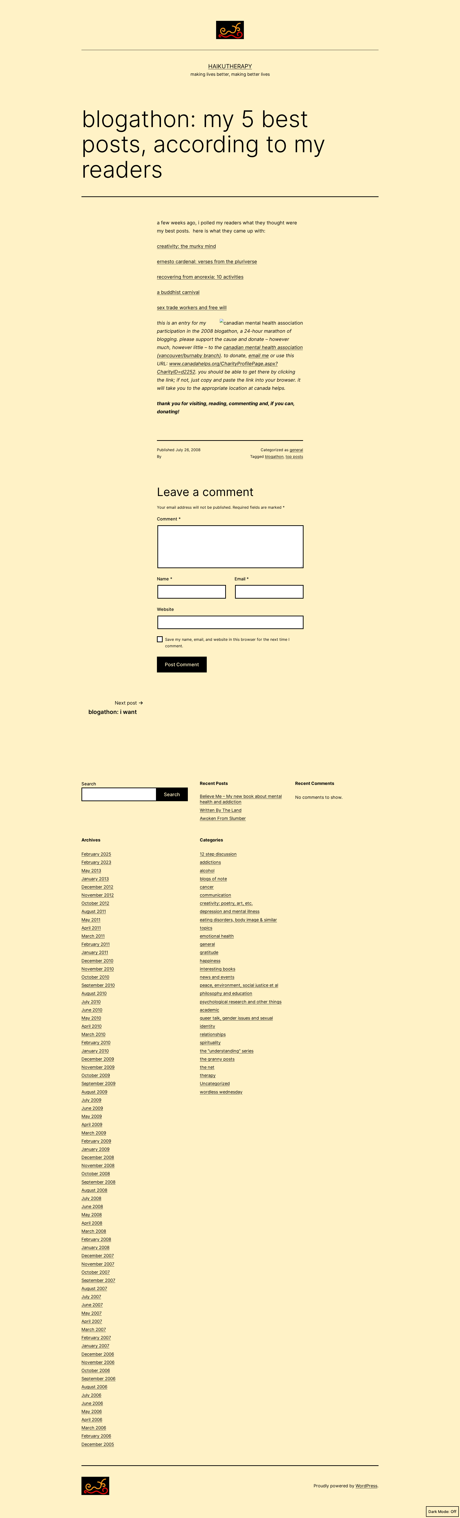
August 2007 (94, 1288)
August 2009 (94, 1091)
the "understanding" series (226, 1050)
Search (88, 783)
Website (165, 609)
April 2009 (91, 1124)
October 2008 (95, 1173)
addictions (210, 862)
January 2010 (95, 1050)
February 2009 (96, 1141)
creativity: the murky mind (186, 246)
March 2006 (93, 1427)
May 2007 (91, 1313)
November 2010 (97, 968)
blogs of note (213, 878)
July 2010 (91, 1001)
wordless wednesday (221, 1091)
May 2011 (90, 919)
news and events (217, 977)
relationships (213, 1034)
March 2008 (93, 1231)
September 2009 (98, 1083)
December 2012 (97, 886)
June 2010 (91, 1009)
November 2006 (98, 1362)
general (296, 449)
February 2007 (96, 1337)
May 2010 (91, 1018)
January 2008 (95, 1247)
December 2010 (97, 960)
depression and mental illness (229, 911)
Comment (169, 518)
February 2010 (95, 1042)
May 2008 (91, 1214)
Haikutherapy (230, 66)
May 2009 (91, 1116)
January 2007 (95, 1345)
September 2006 (98, 1378)
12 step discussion (218, 854)
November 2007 (97, 1264)
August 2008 (94, 1190)
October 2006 (95, 1370)
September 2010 (98, 985)
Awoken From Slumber (223, 818)
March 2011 (93, 936)
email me (258, 355)
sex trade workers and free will (192, 307)
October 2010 (95, 977)
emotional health (217, 936)
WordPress (366, 1485)
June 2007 (92, 1304)
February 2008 (96, 1239)
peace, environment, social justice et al (239, 985)
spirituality (210, 1042)
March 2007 (93, 1329)
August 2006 (94, 1386)
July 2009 (91, 1100)
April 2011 (91, 927)
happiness (210, 960)
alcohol (207, 870)
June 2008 (92, 1206)
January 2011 (94, 952)
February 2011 (95, 944)
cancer (207, 886)
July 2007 (91, 1296)
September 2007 (98, 1280)
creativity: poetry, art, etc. (226, 903)
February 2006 (96, 1435)
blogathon (274, 456)
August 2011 (93, 911)
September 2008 (98, 1182)
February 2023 (96, 862)
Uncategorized (215, 1083)
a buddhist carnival (178, 292)
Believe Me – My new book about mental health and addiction (241, 799)
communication (215, 895)
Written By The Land (221, 810)
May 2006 (91, 1411)
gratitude (209, 952)
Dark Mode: (438, 1511)
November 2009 (98, 1067)
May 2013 (91, 870)
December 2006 (97, 1354)
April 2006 (91, 1419)
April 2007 (91, 1321)
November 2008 (98, 1165)
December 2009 (97, 1059)
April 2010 (91, 1026)
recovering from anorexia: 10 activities (200, 277)
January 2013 (95, 878)
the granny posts (217, 1059)
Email (242, 578)
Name (164, 578)
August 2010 (94, 993)
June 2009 (92, 1108)
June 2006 (92, 1403)
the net (207, 1067)
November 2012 (97, 895)
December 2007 (97, 1255)
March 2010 (93, 1034)
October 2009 (95, 1075)
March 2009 (93, 1132)
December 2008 (97, 1157)
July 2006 (91, 1395)
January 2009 (95, 1149)
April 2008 (91, 1223)
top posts (294, 456)
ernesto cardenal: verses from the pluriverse (207, 261)
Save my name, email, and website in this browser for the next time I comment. (227, 642)
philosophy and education (226, 993)
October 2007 (95, 1272)
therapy (208, 1075)
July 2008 (91, 1198)
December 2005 (97, 1444)
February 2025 (96, 854)
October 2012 (95, 903)
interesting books (217, 968)
